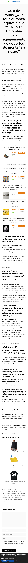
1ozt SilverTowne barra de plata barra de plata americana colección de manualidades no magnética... (14, 220)
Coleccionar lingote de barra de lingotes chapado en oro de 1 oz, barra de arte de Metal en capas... (14, 204)
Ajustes (17, 560)
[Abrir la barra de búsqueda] (2, 2)
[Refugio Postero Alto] (14, 2)
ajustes (11, 558)
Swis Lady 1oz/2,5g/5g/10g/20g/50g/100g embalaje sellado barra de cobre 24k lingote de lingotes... (14, 171)
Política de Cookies (13, 555)
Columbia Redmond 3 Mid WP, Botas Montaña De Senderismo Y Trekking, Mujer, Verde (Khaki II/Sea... (14, 147)
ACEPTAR (4, 560)
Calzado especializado (10, 489)
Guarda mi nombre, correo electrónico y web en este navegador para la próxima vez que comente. (14, 544)
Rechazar (11, 560)
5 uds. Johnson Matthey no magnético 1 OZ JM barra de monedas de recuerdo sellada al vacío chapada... (14, 187)
